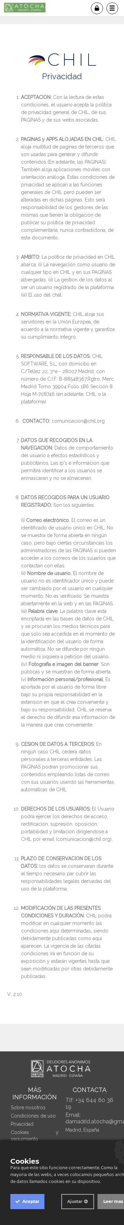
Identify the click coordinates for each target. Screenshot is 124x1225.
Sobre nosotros (28, 1107)
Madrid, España (82, 1130)
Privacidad (22, 1124)
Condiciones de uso (33, 1116)
